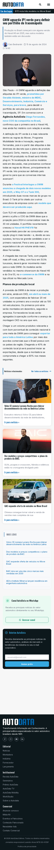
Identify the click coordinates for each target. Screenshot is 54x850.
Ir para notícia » (11, 422)
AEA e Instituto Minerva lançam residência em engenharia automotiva (26, 582)
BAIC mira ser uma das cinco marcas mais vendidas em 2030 (25, 572)
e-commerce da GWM (32, 274)
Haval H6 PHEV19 (24, 227)
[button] (48, 4)
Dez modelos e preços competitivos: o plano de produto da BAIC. (25, 457)
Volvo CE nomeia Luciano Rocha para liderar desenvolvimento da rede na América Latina (24, 407)
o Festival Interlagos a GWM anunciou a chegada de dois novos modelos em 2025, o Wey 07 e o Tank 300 (27, 188)
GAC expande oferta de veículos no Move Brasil (25, 506)
